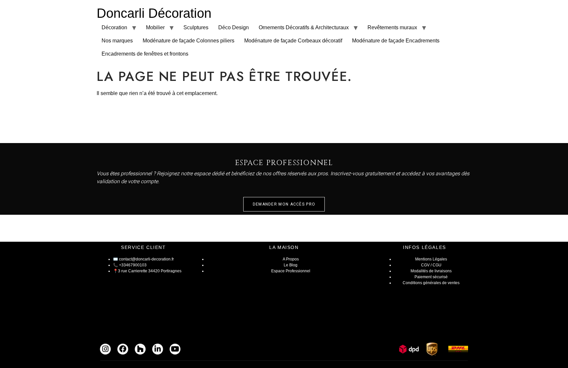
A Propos (291, 259)
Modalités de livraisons (431, 271)
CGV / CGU (431, 265)
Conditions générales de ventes (431, 283)
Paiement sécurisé (431, 277)
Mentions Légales (431, 259)
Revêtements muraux (392, 27)
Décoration (114, 27)
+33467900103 (133, 265)
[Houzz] (140, 349)
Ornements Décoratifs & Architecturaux (304, 27)
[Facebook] (122, 349)
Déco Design (233, 27)
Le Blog (290, 265)
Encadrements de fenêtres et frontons (145, 54)
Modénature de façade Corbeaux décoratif (293, 40)
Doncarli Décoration (154, 13)
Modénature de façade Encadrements (395, 40)
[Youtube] (175, 349)
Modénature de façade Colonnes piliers (188, 40)
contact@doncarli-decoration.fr (146, 259)
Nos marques (117, 40)
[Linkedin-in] (157, 349)
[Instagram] (105, 349)
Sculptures (195, 27)
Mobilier (155, 27)
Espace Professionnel (290, 271)
